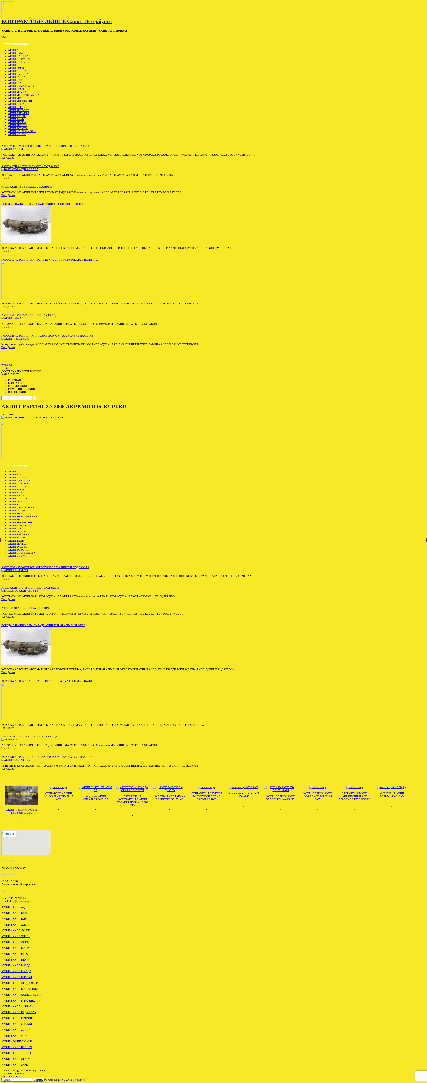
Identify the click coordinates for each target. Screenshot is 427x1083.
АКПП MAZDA (17, 92)
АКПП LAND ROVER (21, 86)
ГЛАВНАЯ (14, 380)
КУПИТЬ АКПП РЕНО (14, 953)
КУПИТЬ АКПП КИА (14, 918)
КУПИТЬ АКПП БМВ (14, 913)
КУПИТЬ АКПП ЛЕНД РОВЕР (19, 983)
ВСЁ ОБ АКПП (17, 392)
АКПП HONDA (17, 71)
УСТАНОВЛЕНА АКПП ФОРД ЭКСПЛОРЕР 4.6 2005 (317, 796)
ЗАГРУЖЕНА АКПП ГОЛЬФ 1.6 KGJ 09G (391, 795)
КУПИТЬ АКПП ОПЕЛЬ (15, 936)
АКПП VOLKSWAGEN (22, 131)
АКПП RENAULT (18, 113)
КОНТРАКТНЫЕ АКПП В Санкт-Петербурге (56, 21)
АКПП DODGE (17, 65)
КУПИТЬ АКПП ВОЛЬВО (16, 1047)
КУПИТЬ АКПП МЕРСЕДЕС (18, 1000)
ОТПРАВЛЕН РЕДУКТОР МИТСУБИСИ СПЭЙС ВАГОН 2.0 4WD (206, 796)
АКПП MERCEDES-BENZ (23, 95)
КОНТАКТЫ (15, 383)
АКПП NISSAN (17, 104)
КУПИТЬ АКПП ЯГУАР (15, 1035)
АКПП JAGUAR (17, 77)
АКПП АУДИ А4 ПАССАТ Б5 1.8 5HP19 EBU (21, 811)
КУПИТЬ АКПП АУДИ (14, 907)
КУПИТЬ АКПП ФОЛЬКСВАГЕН (21, 994)
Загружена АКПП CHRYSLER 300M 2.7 (95, 798)
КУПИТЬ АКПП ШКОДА (16, 971)
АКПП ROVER (17, 116)
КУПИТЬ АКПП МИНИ (15, 948)
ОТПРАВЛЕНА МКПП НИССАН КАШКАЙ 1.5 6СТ (58, 796)
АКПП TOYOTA (18, 128)
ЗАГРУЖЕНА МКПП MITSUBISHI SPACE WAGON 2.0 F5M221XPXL (354, 796)
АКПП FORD (16, 68)
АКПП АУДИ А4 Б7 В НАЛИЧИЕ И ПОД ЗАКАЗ (30, 166)
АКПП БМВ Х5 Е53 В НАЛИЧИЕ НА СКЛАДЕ (29, 315)
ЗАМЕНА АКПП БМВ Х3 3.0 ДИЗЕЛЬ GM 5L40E (170, 798)
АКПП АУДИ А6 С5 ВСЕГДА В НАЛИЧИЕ (26, 186)
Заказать (38, 1080)
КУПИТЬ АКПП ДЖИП (15, 924)
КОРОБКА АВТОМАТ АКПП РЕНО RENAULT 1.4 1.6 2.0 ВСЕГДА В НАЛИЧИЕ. (49, 259)
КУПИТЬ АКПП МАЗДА (15, 965)
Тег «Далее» (8, 157)
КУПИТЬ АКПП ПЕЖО (15, 959)
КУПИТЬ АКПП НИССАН (16, 977)
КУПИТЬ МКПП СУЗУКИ (16, 1041)
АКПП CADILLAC (19, 56)
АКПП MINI (15, 98)
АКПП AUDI (15, 50)
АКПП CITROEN (18, 62)
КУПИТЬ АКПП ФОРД (15, 942)
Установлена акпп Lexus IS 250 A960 (243, 795)
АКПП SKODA (17, 122)
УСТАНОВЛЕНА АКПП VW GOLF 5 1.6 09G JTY (280, 798)
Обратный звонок (13, 1073)
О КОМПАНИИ (17, 386)
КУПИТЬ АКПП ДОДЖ (15, 930)
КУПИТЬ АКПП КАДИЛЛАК (18, 1012)
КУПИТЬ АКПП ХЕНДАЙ (16, 1024)
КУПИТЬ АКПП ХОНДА (15, 1029)
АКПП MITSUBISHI (20, 101)
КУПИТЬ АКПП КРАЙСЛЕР (18, 1018)
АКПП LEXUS (16, 89)
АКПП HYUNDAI (18, 74)
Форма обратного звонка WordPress (65, 1079)
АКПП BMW (15, 53)
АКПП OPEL (15, 107)
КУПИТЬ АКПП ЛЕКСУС (16, 1059)
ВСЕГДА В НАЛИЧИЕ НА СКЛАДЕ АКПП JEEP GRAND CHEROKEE (43, 204)
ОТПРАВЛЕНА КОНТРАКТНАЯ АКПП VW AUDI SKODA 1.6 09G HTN (132, 801)
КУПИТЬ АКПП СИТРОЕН (17, 1006)
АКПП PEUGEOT (18, 110)
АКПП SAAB (16, 119)
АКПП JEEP (15, 80)
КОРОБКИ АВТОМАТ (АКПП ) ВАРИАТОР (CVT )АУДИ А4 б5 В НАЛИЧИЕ (47, 335)
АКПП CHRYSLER (19, 59)
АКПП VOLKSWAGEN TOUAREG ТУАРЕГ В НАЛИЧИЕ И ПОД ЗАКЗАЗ (45, 146)
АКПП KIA (14, 83)
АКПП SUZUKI (17, 125)
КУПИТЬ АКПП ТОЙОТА (16, 1053)
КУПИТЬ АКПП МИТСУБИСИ (19, 989)
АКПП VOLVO (17, 134)
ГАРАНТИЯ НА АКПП (21, 389)
